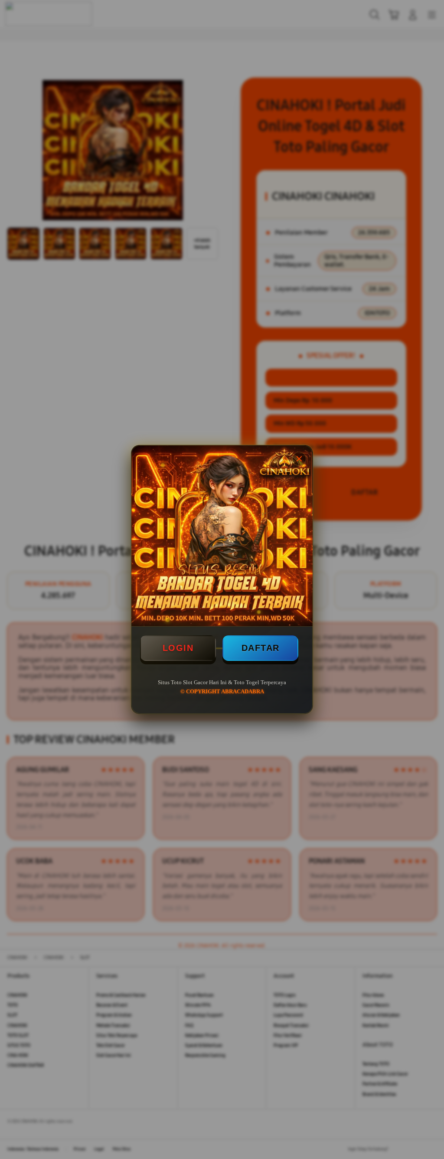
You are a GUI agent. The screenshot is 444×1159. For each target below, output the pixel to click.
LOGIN (178, 648)
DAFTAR (261, 648)
